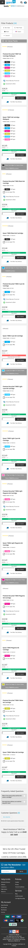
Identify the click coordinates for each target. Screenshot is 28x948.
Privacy (17, 884)
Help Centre (4, 889)
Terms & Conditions (19, 887)
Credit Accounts (19, 896)
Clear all (7, 35)
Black (7, 31)
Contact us (3, 887)
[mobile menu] (2, 2)
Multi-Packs (19, 27)
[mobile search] (21, 2)
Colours (19, 31)
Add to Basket (20, 98)
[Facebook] (10, 931)
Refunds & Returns (5, 882)
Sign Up (21, 871)
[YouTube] (17, 931)
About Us (3, 891)
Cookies (17, 882)
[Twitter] (14, 931)
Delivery (3, 884)
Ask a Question (6, 817)
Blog (16, 893)
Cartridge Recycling (20, 898)
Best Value (7, 27)
